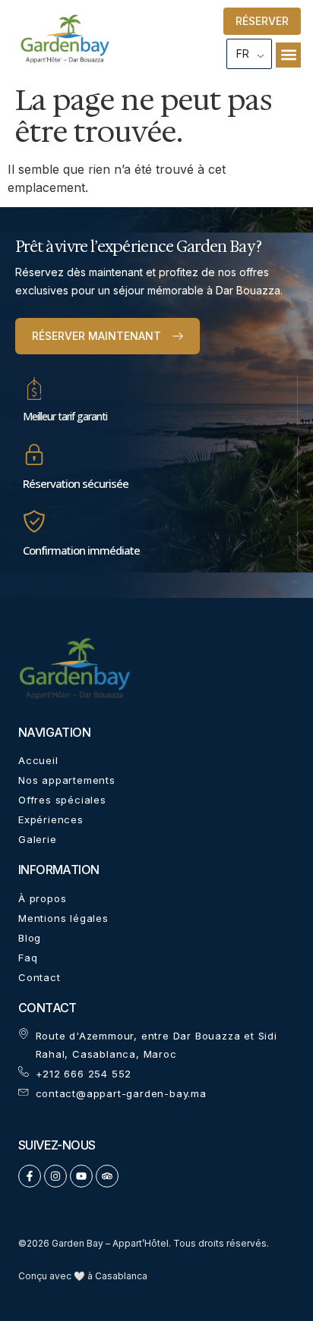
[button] (288, 55)
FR (242, 53)
